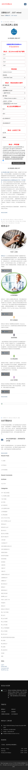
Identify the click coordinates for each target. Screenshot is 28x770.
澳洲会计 (3, 587)
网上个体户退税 (4, 612)
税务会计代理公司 (18, 219)
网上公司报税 (9, 221)
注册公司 (3, 571)
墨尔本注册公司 (4, 536)
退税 (19, 417)
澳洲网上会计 (4, 596)
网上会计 (3, 221)
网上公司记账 (16, 221)
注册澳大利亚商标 (5, 714)
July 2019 (3, 483)
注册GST (3, 568)
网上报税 (3, 640)
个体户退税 (3, 499)
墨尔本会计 (3, 530)
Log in (2, 664)
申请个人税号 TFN (5, 599)
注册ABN (3, 565)
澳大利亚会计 (4, 583)
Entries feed (4, 666)
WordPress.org (4, 669)
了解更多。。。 (7, 314)
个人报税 (3, 460)
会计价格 (3, 502)
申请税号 (3, 602)
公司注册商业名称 (5, 508)
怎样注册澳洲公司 (5, 549)
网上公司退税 (23, 221)
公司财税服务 (4, 511)
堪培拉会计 (3, 524)
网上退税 (17, 223)
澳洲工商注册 (6, 219)
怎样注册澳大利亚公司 (6, 546)
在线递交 (6, 353)
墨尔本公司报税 (4, 533)
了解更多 (6, 374)
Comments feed (5, 668)
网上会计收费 (4, 618)
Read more (4, 212)
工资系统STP (4, 543)
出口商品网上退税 (5, 172)
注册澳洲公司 (4, 577)
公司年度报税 (4, 469)
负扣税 (2, 653)
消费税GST (12, 21)
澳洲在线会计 (4, 590)
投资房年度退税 (4, 555)
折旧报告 (3, 562)
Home (2, 15)
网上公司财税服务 (5, 628)
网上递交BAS (4, 650)
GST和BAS (3, 465)
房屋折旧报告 (4, 552)
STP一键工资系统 (5, 492)
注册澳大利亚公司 (5, 574)
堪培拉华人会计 (4, 527)
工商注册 (3, 539)
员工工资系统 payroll (6, 521)
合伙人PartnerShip (5, 517)
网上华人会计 (5, 223)
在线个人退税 (7, 270)
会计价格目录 (4, 505)
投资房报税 (3, 558)
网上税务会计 (12, 223)
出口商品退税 (6, 21)
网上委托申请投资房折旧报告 (8, 637)
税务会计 (12, 219)
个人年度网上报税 (5, 495)
